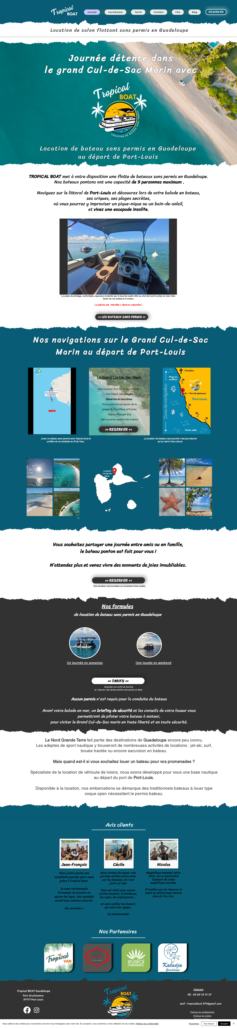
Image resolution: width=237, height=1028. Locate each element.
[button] (118, 257)
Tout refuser (209, 1023)
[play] (170, 292)
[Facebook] (27, 1010)
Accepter (224, 1023)
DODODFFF (186, 1007)
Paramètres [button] (194, 1023)
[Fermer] (233, 1023)
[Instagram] (36, 1010)
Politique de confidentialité (147, 1023)
